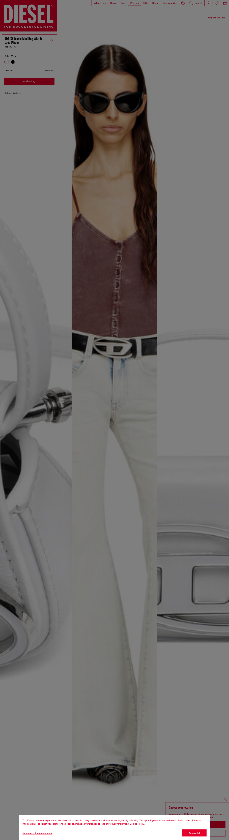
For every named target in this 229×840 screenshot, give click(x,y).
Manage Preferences (86, 823)
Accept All (194, 833)
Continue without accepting (37, 833)
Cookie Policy (137, 823)
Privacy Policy (117, 823)
